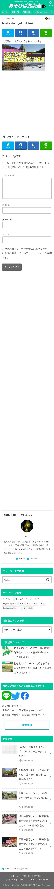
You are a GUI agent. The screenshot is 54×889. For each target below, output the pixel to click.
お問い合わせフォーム (43, 12)
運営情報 (26, 12)
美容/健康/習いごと (12, 608)
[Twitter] (20, 559)
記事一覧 (15, 12)
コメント (8, 175)
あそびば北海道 (25, 885)
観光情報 (29, 608)
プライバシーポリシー (38, 880)
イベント (8, 599)
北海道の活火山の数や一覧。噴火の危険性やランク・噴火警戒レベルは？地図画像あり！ (33, 652)
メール (7, 219)
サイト (5, 234)
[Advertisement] (27, 105)
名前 (6, 204)
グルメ (20, 599)
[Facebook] (32, 559)
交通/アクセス (10, 604)
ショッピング (33, 599)
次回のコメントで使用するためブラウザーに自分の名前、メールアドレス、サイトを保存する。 (27, 253)
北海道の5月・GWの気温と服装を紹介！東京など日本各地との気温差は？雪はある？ (33, 668)
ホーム (5, 12)
